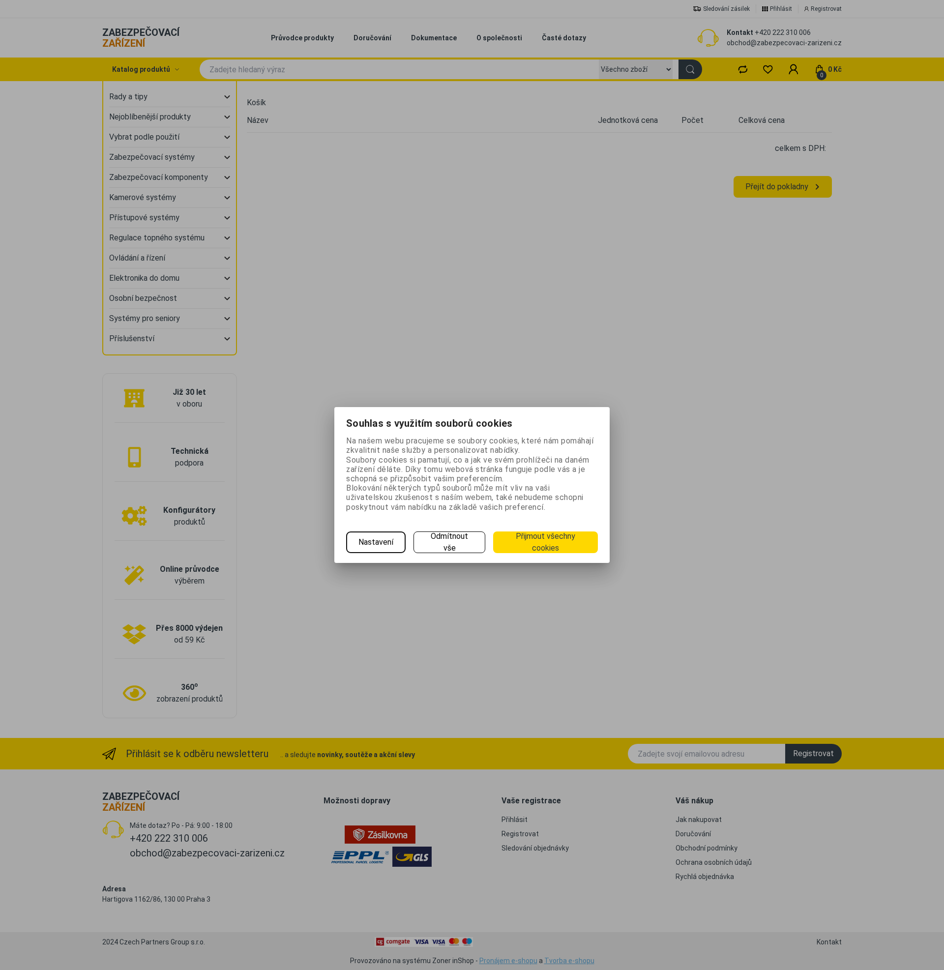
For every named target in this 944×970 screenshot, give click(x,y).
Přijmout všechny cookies (545, 542)
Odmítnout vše (449, 542)
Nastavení (375, 542)
